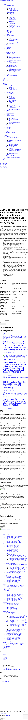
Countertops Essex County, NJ (13, 577)
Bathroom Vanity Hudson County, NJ (14, 538)
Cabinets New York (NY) (11, 550)
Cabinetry (8, 56)
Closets (7, 34)
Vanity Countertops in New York (13, 573)
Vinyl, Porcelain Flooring (11, 75)
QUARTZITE (12, 17)
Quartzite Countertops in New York (14, 575)
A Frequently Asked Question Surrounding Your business (14, 414)
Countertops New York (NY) (12, 582)
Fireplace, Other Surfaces (11, 66)
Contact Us (5, 80)
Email (1, 526)
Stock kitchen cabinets (14, 58)
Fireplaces (8, 49)
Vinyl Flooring (9, 31)
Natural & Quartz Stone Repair (13, 77)
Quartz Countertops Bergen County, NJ (18, 564)
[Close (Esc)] (4, 718)
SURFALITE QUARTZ (14, 29)
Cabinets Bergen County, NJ (12, 545)
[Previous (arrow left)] (0, 719)
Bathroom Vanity (7, 534)
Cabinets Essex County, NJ (12, 546)
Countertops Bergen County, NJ (13, 572)
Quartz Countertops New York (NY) (17, 571)
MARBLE (11, 16)
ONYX (10, 22)
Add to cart (3, 324)
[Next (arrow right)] (2, 719)
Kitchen (4, 584)
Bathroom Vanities (10, 35)
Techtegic (8, 715)
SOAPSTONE (12, 18)
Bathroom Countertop (14, 64)
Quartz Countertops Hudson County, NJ (18, 567)
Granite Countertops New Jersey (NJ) (17, 560)
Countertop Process (13, 65)
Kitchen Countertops (13, 62)
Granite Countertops (10, 554)
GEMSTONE (12, 23)
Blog (4, 79)
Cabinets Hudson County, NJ (12, 547)
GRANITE (11, 13)
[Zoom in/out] (0, 718)
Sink (7, 44)
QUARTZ (11, 14)
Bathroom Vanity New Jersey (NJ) (13, 541)
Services (5, 55)
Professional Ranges (13, 39)
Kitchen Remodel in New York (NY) (14, 586)
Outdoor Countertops (10, 52)
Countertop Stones (10, 12)
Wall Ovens (11, 43)
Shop (4, 78)
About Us (5, 3)
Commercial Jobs (10, 53)
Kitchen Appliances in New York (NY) (14, 585)
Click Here (14, 314)
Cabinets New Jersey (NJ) (12, 551)
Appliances (8, 36)
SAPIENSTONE (13, 27)
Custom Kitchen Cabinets (14, 57)
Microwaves (11, 40)
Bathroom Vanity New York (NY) (13, 542)
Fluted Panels (6, 589)
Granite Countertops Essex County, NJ (17, 556)
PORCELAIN (12, 25)
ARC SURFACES (13, 9)
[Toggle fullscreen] (2, 718)
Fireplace (11, 67)
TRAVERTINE (12, 20)
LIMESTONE (12, 21)
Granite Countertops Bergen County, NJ (18, 555)
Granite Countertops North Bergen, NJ (17, 559)
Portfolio (5, 45)
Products (5, 4)
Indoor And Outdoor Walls (15, 69)
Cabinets (8, 30)
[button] (14, 414)
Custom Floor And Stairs (14, 70)
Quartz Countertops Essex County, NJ (17, 566)
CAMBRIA (11, 7)
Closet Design (6, 590)
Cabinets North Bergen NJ (12, 549)
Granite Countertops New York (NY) (17, 562)
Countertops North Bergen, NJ (13, 580)
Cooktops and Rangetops (14, 42)
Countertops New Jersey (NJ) (12, 581)
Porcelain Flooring (10, 32)
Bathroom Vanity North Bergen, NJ (14, 540)
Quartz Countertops (10, 563)
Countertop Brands (10, 5)
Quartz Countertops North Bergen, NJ (17, 568)
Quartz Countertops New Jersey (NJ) (17, 569)
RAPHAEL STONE (13, 10)
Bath (7, 51)
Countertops (8, 47)
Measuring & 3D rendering (15, 60)
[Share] (3, 718)
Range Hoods (12, 38)
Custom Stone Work (13, 73)
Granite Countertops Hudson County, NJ (18, 558)
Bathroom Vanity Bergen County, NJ (14, 536)
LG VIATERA (12, 8)
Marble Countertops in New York (13, 576)
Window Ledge (12, 71)
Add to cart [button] (14, 352)
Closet (7, 74)
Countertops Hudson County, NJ (13, 579)
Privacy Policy (3, 713)
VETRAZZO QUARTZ (14, 26)
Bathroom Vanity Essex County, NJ (14, 537)
